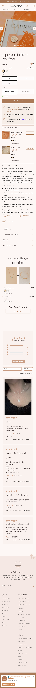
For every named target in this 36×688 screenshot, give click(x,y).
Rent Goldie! (22, 650)
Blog (19, 656)
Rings (4, 613)
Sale (3, 622)
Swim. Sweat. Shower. (24, 623)
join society (16, 9)
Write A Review (18, 361)
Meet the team (22, 644)
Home (3, 51)
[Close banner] (33, 676)
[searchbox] (12, 369)
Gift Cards (5, 619)
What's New (27, 9)
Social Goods (22, 662)
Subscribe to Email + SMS (24, 605)
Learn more (10, 121)
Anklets (4, 616)
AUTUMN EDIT (5, 9)
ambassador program (25, 638)
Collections (6, 598)
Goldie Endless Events (25, 647)
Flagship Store (23, 653)
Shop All (5, 625)
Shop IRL (20, 659)
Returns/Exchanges (24, 614)
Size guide (21, 617)
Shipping (20, 611)
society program (23, 598)
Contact (21, 629)
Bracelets (5, 610)
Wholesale (21, 626)
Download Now (8, 684)
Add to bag (18, 101)
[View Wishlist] (30, 6)
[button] (3, 6)
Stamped (8, 51)
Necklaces (5, 607)
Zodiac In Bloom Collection (24, 204)
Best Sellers (6, 601)
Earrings (5, 604)
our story (21, 641)
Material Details (29, 68)
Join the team (22, 665)
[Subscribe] (33, 586)
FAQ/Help (21, 608)
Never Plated (22, 620)
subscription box (23, 601)
